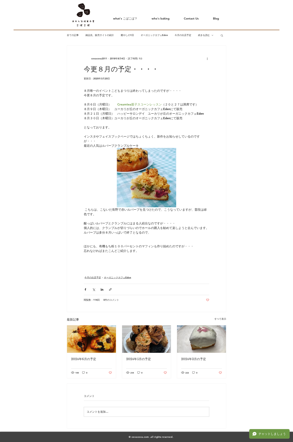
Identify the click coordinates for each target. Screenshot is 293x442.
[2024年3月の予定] (201, 339)
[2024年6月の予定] (91, 339)
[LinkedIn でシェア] (102, 289)
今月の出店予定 (183, 35)
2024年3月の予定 (193, 359)
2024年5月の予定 (138, 359)
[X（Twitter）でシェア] (93, 289)
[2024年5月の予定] (146, 339)
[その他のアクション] (207, 58)
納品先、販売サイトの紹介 (99, 35)
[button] (221, 35)
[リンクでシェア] (110, 289)
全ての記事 (73, 35)
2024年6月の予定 (83, 359)
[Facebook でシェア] (85, 289)
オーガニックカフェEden (154, 35)
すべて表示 (220, 318)
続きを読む (204, 35)
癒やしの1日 (127, 35)
